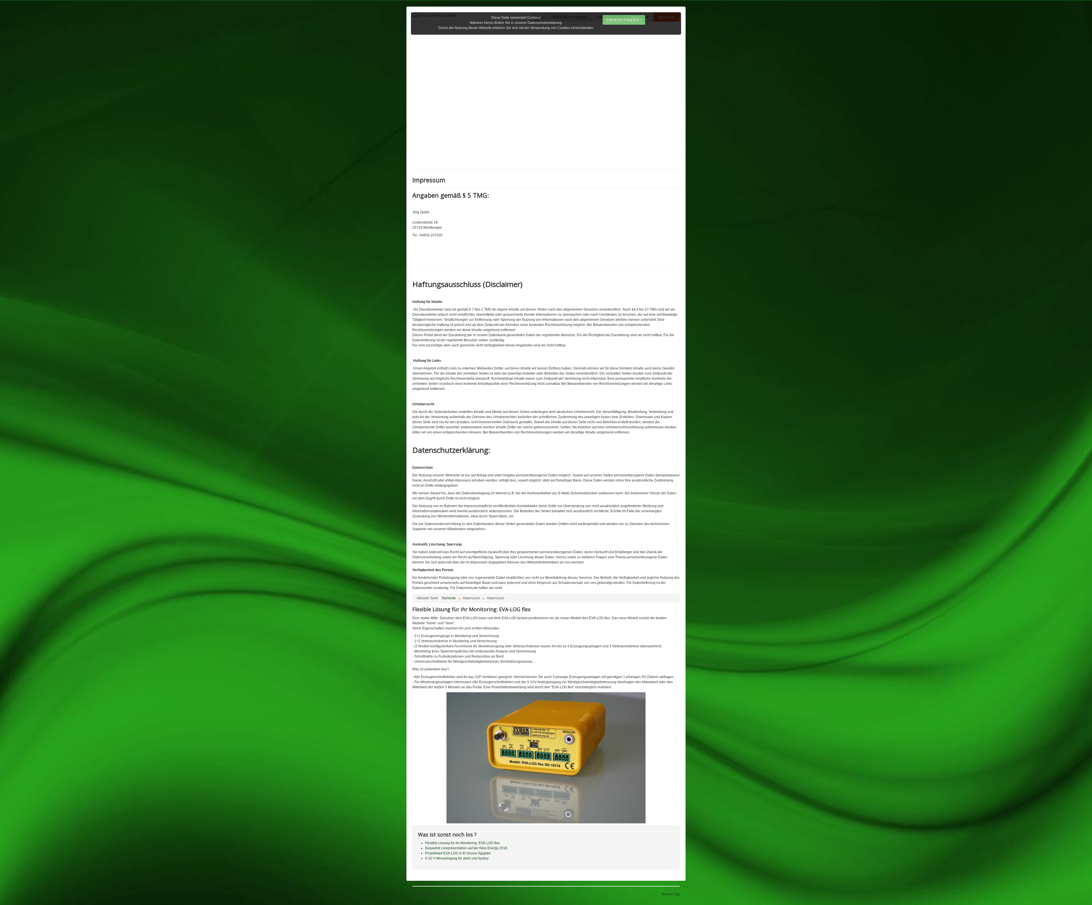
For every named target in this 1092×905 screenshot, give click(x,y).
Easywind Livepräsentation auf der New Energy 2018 (466, 848)
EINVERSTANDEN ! (624, 20)
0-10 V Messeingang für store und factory (457, 858)
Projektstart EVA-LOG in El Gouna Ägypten (458, 853)
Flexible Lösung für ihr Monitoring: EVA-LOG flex (462, 843)
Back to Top (671, 894)
